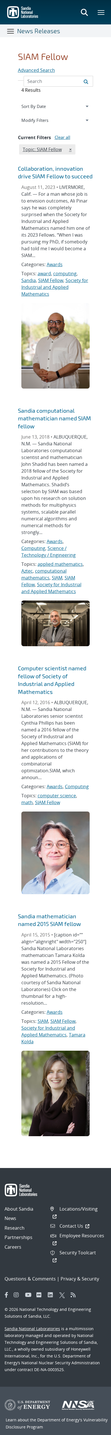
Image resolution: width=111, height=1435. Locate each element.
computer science (57, 795)
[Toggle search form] (84, 12)
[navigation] (55, 106)
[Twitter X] (63, 1295)
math (27, 802)
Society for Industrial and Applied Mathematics (54, 287)
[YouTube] (29, 1295)
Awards (55, 264)
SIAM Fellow (50, 280)
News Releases (38, 30)
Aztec (27, 571)
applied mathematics (60, 564)
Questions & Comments (30, 1279)
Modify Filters (41, 120)
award (44, 273)
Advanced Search (36, 70)
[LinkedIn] (52, 1295)
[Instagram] (18, 1295)
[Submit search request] (86, 81)
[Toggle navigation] (11, 31)
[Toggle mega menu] (101, 12)
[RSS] (75, 1295)
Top (94, 1428)
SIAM (57, 578)
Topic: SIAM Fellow (42, 149)
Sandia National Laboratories (32, 1328)
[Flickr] (40, 1295)
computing (65, 273)
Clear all (62, 137)
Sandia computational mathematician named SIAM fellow (54, 418)
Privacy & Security (80, 1279)
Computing (33, 548)
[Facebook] (6, 1295)
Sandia (28, 280)
